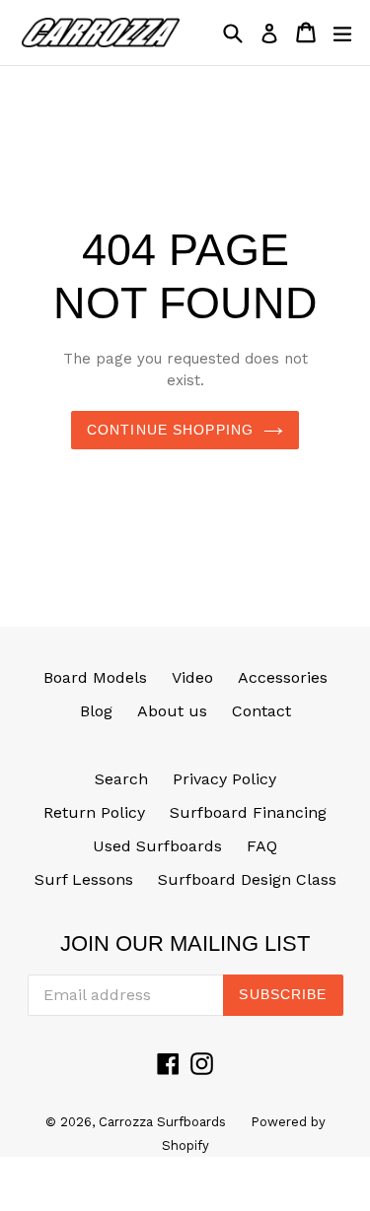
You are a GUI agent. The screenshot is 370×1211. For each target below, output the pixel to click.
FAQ (262, 846)
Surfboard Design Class (247, 879)
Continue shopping (170, 429)
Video (192, 677)
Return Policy (94, 812)
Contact (261, 711)
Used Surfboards (157, 846)
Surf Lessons (84, 879)
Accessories (283, 677)
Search (121, 779)
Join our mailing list (185, 943)
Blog (96, 711)
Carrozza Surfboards (162, 1121)
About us (172, 711)
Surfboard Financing (248, 812)
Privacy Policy (224, 779)
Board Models (95, 677)
